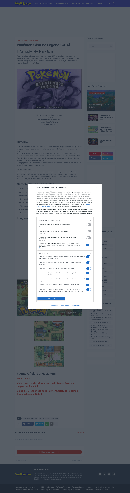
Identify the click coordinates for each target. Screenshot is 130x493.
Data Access (65, 305)
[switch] (88, 224)
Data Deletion (54, 305)
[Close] (98, 187)
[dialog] (65, 246)
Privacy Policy (76, 305)
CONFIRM (51, 299)
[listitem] (65, 220)
